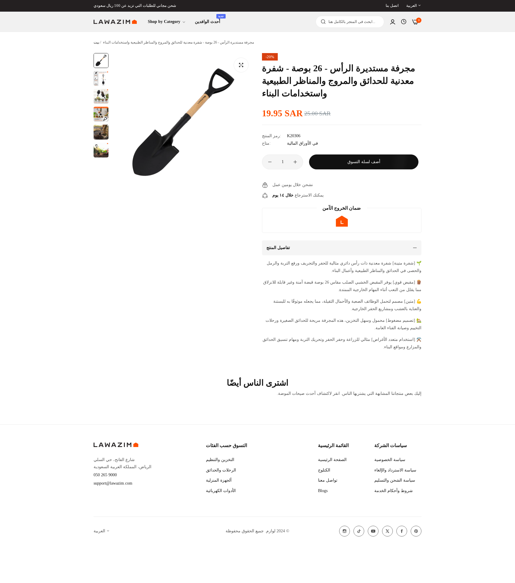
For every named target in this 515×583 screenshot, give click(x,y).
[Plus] (295, 162)
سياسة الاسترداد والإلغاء (395, 470)
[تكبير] (241, 65)
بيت (96, 42)
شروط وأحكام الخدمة (393, 490)
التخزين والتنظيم (220, 459)
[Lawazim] (115, 22)
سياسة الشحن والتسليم (394, 480)
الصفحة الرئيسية (332, 459)
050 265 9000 (105, 475)
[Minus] (270, 162)
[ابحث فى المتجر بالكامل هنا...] (322, 22)
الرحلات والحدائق (221, 470)
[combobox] (350, 22)
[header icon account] (392, 21)
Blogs (323, 490)
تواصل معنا (327, 480)
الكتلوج (324, 470)
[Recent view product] (403, 21)
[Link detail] (344, 531)
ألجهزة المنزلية (219, 480)
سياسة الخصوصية (389, 459)
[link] (166, 22)
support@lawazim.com (113, 483)
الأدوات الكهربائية (221, 490)
